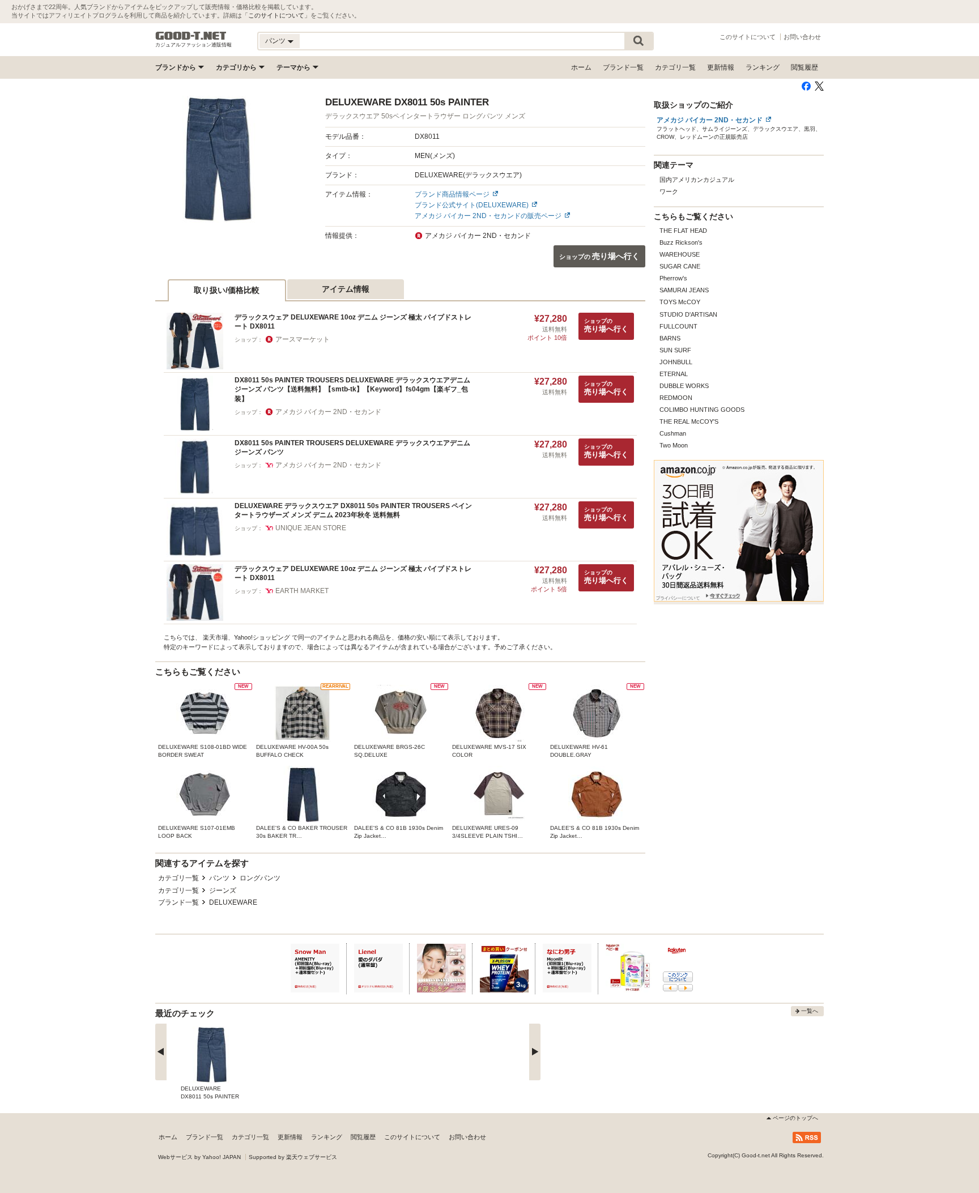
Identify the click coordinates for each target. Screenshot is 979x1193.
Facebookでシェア (806, 86)
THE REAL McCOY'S (688, 421)
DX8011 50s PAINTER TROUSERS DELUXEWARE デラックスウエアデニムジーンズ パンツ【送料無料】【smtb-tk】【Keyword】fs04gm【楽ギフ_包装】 (352, 389)
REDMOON (675, 397)
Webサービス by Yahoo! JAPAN (199, 1157)
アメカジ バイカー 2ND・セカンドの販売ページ (488, 216)
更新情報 (720, 67)
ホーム (581, 67)
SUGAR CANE (679, 266)
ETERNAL (673, 373)
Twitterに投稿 (819, 86)
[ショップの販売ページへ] (218, 159)
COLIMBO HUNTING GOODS (701, 409)
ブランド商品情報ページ (452, 194)
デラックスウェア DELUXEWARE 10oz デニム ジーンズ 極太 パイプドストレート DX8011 (353, 322)
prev (161, 1052)
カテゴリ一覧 (675, 67)
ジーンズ (222, 890)
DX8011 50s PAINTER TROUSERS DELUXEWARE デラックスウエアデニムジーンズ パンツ (352, 448)
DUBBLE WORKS (684, 385)
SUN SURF (675, 350)
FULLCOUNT (678, 326)
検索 (638, 41)
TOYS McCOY (679, 302)
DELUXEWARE (233, 902)
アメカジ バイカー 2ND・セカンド (710, 120)
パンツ (219, 878)
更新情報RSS (807, 1137)
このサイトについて (276, 15)
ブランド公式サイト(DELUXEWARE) (472, 205)
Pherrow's (673, 278)
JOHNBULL (675, 362)
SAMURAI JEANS (684, 290)
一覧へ (809, 1011)
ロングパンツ (260, 878)
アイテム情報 (345, 288)
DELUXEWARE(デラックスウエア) (468, 175)
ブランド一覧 (623, 67)
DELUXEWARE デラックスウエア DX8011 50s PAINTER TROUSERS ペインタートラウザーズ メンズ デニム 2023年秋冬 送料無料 (353, 510)
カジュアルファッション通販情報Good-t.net (191, 36)
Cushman (672, 433)
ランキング (763, 67)
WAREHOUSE (679, 254)
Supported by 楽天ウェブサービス (293, 1157)
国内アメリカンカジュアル (696, 179)
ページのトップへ (795, 1118)
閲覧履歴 (804, 67)
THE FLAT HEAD (683, 230)
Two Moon (673, 445)
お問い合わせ (802, 36)
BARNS (669, 338)
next (534, 1052)
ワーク (668, 191)
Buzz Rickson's (681, 242)
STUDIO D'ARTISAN (688, 314)
